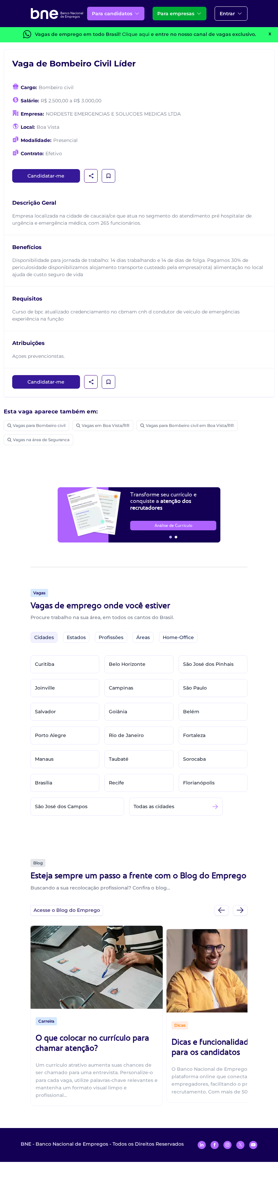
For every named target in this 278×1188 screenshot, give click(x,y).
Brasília (43, 783)
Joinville (45, 688)
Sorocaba (194, 759)
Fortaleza (194, 735)
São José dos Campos (61, 806)
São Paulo (195, 688)
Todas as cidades (154, 806)
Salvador (45, 712)
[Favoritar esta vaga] (108, 176)
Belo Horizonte (127, 664)
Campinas (121, 688)
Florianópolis (199, 783)
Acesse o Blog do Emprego (67, 910)
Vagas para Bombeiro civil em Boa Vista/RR (190, 425)
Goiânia (118, 712)
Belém (191, 712)
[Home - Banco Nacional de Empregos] (57, 13)
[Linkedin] (202, 1145)
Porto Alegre (50, 735)
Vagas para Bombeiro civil (39, 425)
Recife (116, 783)
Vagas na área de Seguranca (41, 439)
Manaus (44, 759)
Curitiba (44, 664)
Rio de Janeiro (126, 735)
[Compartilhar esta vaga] (91, 176)
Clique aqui (136, 34)
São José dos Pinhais (208, 664)
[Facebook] (215, 1145)
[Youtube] (253, 1145)
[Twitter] (240, 1145)
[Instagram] (227, 1145)
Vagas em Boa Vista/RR (106, 425)
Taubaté (118, 759)
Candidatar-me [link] (45, 176)
